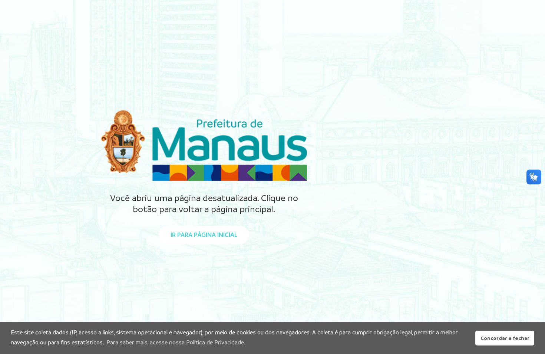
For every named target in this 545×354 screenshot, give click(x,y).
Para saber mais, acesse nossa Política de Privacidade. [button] (175, 342)
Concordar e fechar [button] (504, 338)
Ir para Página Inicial (204, 235)
